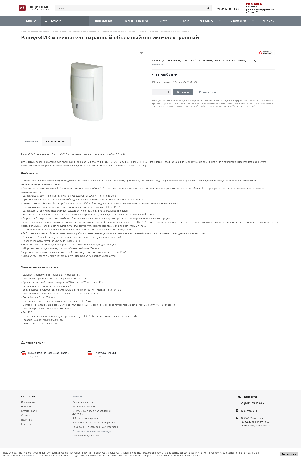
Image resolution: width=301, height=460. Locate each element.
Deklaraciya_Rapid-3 (105, 352)
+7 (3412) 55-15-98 (228, 8)
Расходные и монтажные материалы (93, 422)
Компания (28, 396)
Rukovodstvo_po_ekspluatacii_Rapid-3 (48, 352)
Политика (26, 419)
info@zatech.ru (249, 410)
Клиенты (26, 424)
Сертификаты (29, 410)
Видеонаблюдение (83, 402)
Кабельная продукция (85, 418)
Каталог (77, 396)
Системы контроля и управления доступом (91, 412)
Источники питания (83, 406)
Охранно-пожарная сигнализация (91, 431)
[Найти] (208, 8)
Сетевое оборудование (85, 435)
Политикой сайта (31, 455)
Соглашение (28, 415)
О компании (28, 402)
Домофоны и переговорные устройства (95, 426)
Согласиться (289, 453)
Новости (26, 406)
